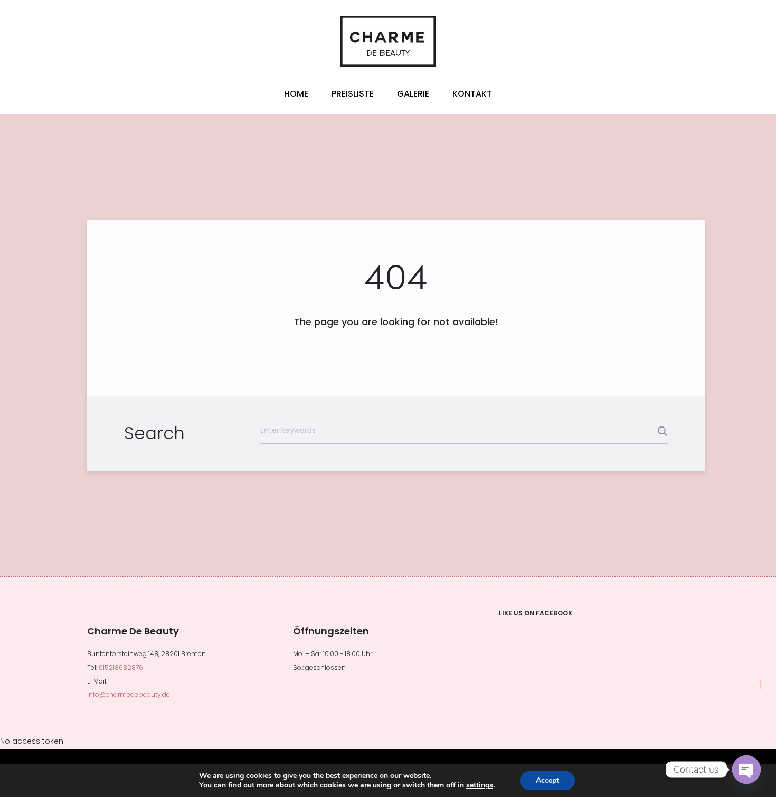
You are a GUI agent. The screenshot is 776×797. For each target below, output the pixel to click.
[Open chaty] (746, 769)
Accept (547, 780)
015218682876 (121, 667)
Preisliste (353, 94)
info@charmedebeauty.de (128, 694)
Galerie (413, 94)
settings (479, 785)
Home (296, 94)
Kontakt (472, 94)
